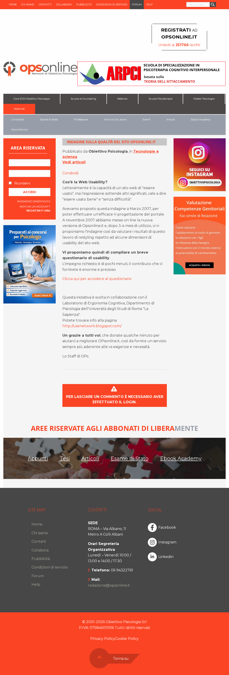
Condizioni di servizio (111, 4)
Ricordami (21, 183)
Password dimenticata (33, 201)
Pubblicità (84, 4)
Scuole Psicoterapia (160, 98)
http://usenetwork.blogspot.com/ (91, 326)
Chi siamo (27, 4)
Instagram (167, 542)
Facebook (167, 527)
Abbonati (19, 108)
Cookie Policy (127, 639)
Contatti (45, 4)
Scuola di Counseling (83, 98)
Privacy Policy (102, 639)
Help (149, 4)
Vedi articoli (74, 162)
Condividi (70, 173)
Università (17, 119)
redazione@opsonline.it (109, 585)
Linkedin (166, 557)
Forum (137, 4)
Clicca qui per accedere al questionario (96, 279)
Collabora (64, 4)
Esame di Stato (49, 119)
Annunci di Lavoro (115, 119)
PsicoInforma (19, 129)
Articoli (170, 119)
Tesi (65, 458)
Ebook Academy (200, 119)
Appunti (38, 458)
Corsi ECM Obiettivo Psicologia (32, 98)
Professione (81, 119)
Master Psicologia (203, 98)
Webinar (122, 98)
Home (13, 4)
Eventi (146, 119)
